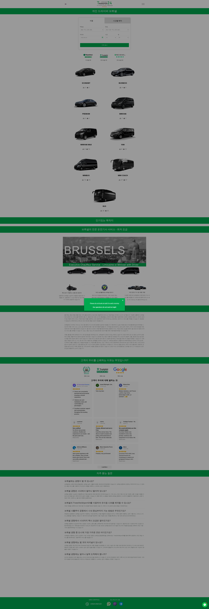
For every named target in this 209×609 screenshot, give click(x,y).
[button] (204, 604)
